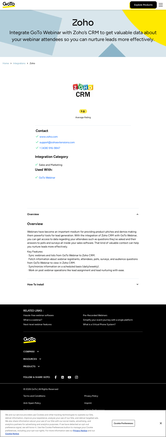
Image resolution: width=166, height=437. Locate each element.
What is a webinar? (32, 320)
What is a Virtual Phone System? (99, 324)
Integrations (19, 63)
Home (6, 63)
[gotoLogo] (9, 5)
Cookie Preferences (123, 423)
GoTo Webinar (47, 177)
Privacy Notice (80, 430)
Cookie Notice (12, 433)
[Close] (160, 423)
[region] (83, 423)
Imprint (88, 403)
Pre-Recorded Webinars (95, 315)
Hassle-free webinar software (38, 315)
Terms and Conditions (34, 396)
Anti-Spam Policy (32, 403)
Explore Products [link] (143, 4)
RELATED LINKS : (33, 310)
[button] (83, 212)
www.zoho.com (49, 136)
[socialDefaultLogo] (55, 377)
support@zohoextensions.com (57, 142)
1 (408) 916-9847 (50, 148)
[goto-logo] (83, 340)
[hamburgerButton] (160, 5)
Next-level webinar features (37, 324)
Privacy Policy (91, 396)
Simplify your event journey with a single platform (108, 320)
